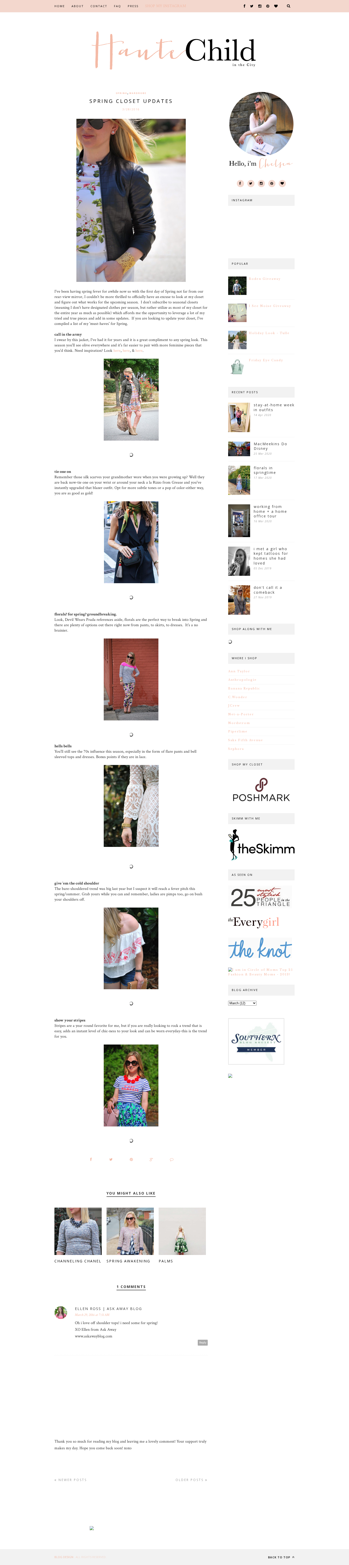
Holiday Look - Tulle (269, 333)
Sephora (236, 749)
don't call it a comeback (268, 590)
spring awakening (128, 1261)
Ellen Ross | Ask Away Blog (108, 1308)
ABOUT (78, 6)
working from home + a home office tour (270, 511)
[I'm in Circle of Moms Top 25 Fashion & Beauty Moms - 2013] (261, 974)
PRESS (133, 6)
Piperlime (238, 731)
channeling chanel (77, 1261)
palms (166, 1261)
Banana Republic (244, 688)
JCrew (234, 705)
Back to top (279, 1557)
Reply (202, 1342)
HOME (59, 6)
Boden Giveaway (265, 279)
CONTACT (98, 6)
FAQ (117, 6)
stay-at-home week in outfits (274, 407)
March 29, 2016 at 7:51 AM (92, 1315)
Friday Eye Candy (266, 360)
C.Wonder (237, 697)
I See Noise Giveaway (270, 306)
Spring (121, 93)
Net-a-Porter (241, 714)
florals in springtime (265, 470)
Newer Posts (72, 1480)
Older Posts (190, 1480)
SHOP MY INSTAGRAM (165, 6)
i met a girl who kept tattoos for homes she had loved (271, 556)
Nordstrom (239, 723)
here (117, 350)
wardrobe (137, 93)
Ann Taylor (239, 671)
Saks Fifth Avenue (245, 740)
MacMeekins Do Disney (270, 446)
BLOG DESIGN (64, 1557)
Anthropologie (242, 680)
